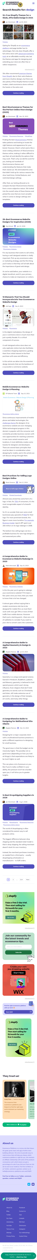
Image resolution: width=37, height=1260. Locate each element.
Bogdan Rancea (11, 652)
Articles (5, 42)
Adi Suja (8, 306)
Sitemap (8, 1232)
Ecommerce (13, 328)
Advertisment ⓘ (29, 69)
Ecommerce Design (15, 246)
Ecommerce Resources (16, 136)
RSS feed (22, 1222)
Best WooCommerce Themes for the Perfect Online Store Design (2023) (18, 109)
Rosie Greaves (10, 482)
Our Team (9, 1218)
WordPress (29, 136)
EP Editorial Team (11, 393)
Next (27, 879)
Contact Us (22, 1211)
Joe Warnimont (10, 22)
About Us (9, 1207)
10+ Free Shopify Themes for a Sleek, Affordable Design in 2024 (18, 16)
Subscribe (18, 952)
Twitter (8, 1215)
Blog (7, 1211)
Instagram (22, 1229)
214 (21, 879)
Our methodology (24, 1232)
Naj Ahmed (9, 226)
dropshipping (14, 822)
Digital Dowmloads (16, 495)
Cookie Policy (23, 1236)
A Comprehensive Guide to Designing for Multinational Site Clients (18, 721)
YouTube (9, 1225)
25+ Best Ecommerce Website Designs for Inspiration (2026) (17, 220)
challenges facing (9, 423)
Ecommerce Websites (10, 249)
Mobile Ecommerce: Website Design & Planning (16, 388)
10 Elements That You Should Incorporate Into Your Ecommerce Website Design (18, 299)
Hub (20, 1215)
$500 (25, 515)
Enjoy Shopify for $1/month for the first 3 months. (18, 1256)
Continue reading (21, 93)
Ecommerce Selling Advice (11, 414)
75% (16, 501)
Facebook (22, 1207)
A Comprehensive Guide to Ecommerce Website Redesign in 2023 (18, 559)
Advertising (9, 1222)
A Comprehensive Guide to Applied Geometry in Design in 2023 (17, 645)
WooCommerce (21, 140)
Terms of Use (10, 1229)
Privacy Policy (10, 1236)
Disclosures (22, 1225)
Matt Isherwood (11, 565)
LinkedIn (21, 1218)
